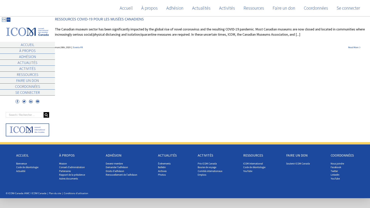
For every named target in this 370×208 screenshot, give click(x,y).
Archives (162, 171)
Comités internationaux (210, 171)
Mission (63, 163)
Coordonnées (27, 86)
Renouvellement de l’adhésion (121, 174)
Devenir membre (114, 163)
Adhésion (27, 56)
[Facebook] (17, 101)
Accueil (27, 44)
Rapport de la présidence (72, 174)
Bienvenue (21, 163)
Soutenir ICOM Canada (298, 163)
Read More (353, 47)
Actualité (20, 171)
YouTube (247, 171)
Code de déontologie (27, 167)
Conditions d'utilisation (76, 193)
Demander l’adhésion (117, 167)
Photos (162, 174)
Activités (27, 68)
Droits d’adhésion (115, 171)
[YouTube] (38, 101)
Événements (164, 163)
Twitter (334, 171)
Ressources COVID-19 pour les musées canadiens (99, 19)
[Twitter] (24, 101)
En (4, 19)
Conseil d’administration (72, 167)
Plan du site (55, 193)
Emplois (202, 174)
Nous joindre (337, 163)
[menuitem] (126, 8)
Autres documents (68, 178)
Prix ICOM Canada (207, 163)
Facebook (336, 167)
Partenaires (65, 171)
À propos (27, 50)
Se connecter (27, 92)
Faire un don (27, 80)
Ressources (27, 74)
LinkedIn (335, 174)
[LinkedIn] (31, 101)
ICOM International (253, 163)
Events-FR (78, 47)
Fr (8, 19)
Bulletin (162, 167)
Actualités (27, 62)
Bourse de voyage (207, 167)
